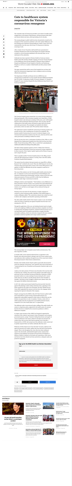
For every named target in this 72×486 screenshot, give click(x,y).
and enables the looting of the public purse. (29, 144)
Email (20, 346)
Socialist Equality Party (31, 10)
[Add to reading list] (3, 57)
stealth (16, 144)
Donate (54, 10)
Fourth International (21, 10)
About (66, 1)
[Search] (68, 8)
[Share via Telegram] (3, 45)
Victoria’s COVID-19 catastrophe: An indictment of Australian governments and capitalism (30, 375)
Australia (16, 388)
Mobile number (22, 351)
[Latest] (6, 8)
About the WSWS (43, 10)
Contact (62, 1)
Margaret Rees (17, 28)
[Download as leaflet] (3, 51)
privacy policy (36, 360)
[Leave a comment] (3, 54)
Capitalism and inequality (49, 388)
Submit (36, 365)
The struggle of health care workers (26, 388)
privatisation (47, 143)
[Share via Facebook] (3, 36)
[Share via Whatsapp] (3, 42)
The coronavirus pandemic (38, 388)
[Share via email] (3, 48)
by (50, 143)
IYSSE (38, 10)
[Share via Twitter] (3, 39)
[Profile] (68, 1)
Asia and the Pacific (18, 391)
